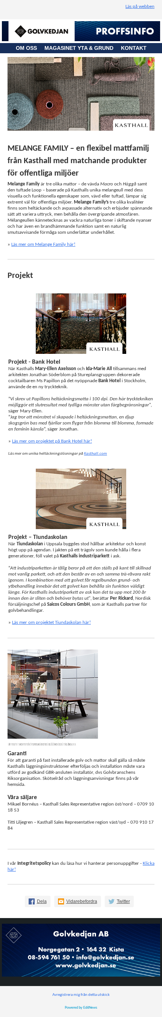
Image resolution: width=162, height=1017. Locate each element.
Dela (42, 901)
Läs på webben (139, 6)
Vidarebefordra (81, 901)
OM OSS (30, 48)
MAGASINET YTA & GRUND (82, 48)
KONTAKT (134, 48)
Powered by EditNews (81, 1008)
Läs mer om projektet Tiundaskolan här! (51, 622)
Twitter (123, 901)
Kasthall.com (95, 454)
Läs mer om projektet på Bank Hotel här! (52, 441)
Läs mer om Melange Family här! (43, 244)
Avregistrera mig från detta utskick (81, 995)
